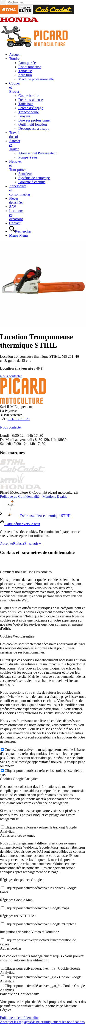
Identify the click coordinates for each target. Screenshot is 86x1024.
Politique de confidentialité (19, 1018)
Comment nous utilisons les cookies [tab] (26, 572)
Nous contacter (11, 427)
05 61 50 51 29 (19, 419)
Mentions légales (54, 496)
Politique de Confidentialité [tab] (19, 994)
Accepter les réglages (15, 1022)
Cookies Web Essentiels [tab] (17, 636)
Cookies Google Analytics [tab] (19, 779)
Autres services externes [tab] (17, 835)
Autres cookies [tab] (11, 948)
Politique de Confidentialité (19, 496)
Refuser (18, 543)
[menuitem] (47, 55)
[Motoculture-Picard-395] (34, 47)
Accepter (6, 543)
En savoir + (32, 543)
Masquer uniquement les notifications (58, 1022)
